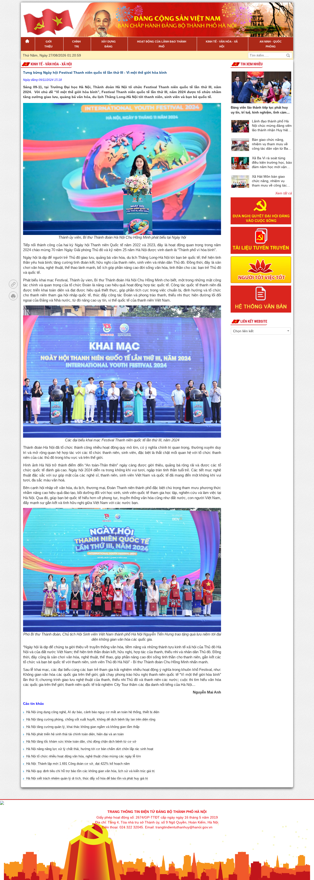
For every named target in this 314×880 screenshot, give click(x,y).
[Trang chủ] (27, 44)
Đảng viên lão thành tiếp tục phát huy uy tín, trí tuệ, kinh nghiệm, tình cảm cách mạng (259, 110)
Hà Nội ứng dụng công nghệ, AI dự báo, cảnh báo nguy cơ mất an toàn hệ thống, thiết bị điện (92, 712)
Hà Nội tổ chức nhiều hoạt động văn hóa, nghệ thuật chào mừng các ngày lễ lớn (83, 756)
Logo (45, 17)
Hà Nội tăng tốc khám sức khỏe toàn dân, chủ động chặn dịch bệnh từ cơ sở (81, 741)
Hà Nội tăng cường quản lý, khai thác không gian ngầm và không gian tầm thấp (82, 727)
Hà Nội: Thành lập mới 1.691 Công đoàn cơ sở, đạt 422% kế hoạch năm (78, 763)
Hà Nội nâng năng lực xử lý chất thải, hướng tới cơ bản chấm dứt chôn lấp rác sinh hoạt (89, 749)
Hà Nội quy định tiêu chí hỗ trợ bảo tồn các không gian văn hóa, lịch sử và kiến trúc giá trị (90, 771)
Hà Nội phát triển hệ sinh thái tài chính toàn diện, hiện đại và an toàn (75, 734)
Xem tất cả (283, 193)
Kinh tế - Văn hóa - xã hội (51, 64)
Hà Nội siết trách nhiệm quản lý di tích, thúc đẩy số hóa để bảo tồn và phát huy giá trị (87, 778)
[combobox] (261, 331)
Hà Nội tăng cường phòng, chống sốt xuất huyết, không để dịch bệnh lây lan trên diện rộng (90, 719)
